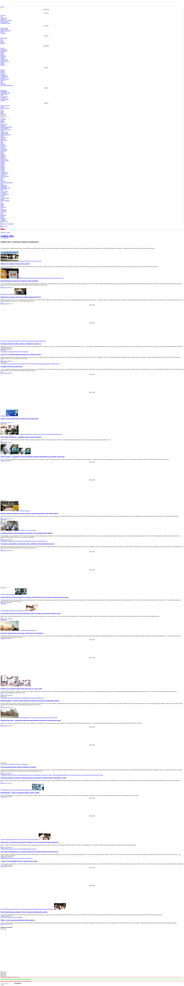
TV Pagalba (3, 98)
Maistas (2, 54)
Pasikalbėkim (4, 91)
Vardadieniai (3, 218)
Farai (2, 95)
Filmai (2, 110)
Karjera (2, 217)
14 (1, 302)
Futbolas (2, 71)
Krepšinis (3, 69)
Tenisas (2, 73)
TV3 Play (3, 100)
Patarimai (3, 58)
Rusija (2, 40)
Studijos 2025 (4, 267)
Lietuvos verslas (4, 28)
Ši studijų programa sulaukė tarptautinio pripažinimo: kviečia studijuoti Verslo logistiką (27, 533)
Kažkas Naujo (4, 94)
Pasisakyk (3, 57)
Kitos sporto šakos (5, 79)
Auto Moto (3, 77)
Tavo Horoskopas (5, 99)
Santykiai (3, 52)
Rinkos (2, 32)
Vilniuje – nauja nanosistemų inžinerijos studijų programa (18, 920)
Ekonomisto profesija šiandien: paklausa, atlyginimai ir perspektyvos (21, 343)
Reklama (3, 216)
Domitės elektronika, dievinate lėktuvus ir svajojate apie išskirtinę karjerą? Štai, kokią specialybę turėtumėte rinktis (34, 597)
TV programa (4, 211)
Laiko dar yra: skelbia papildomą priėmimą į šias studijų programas (21, 354)
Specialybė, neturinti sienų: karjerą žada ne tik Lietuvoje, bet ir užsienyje (22, 633)
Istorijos (2, 48)
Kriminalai (3, 19)
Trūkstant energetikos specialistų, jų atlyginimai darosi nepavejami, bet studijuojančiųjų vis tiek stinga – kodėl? (33, 778)
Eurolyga (3, 80)
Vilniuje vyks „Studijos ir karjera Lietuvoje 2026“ (15, 264)
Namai (2, 53)
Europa (2, 42)
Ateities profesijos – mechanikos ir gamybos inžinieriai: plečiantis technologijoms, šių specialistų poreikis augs (33, 456)
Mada (2, 113)
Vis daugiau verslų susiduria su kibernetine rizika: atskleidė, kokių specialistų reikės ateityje (27, 544)
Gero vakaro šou (4, 96)
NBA (2, 82)
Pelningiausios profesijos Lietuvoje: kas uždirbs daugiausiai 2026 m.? (21, 297)
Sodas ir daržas (4, 59)
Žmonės (46, 103)
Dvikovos (3, 72)
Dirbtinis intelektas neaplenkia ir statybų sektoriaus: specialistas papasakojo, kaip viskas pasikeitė (29, 513)
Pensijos (2, 212)
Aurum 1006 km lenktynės (7, 85)
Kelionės (3, 62)
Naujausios (46, 9)
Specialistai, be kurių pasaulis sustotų (11, 366)
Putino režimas (4, 38)
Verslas (46, 25)
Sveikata (2, 63)
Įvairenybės (3, 114)
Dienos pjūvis (4, 90)
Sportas (46, 67)
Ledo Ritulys (3, 75)
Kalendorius (3, 209)
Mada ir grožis (4, 50)
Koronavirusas (4, 18)
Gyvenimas (46, 45)
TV (1, 109)
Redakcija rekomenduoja (6, 20)
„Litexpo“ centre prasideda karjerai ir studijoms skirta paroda (19, 861)
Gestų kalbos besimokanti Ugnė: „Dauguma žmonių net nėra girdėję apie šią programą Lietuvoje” (30, 851)
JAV (2, 39)
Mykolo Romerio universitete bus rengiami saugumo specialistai (19, 281)
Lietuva (46, 13)
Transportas (3, 33)
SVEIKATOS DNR (5, 92)
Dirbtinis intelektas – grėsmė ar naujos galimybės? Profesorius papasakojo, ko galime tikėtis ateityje (30, 700)
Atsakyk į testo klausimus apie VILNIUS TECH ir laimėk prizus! (20, 418)
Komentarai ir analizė (5, 23)
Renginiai (3, 65)
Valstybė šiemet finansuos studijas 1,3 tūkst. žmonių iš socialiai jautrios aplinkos (24, 912)
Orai (2, 16)
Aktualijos (3, 15)
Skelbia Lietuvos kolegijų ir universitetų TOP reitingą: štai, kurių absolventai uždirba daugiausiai (29, 842)
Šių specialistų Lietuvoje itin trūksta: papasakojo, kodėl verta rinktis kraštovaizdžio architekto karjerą (31, 613)
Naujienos (3, 232)
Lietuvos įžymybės (5, 105)
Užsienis (46, 35)
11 (1, 371)
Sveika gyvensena (5, 61)
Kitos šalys (3, 43)
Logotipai (3, 220)
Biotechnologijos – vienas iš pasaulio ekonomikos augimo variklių (20, 792)
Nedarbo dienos (4, 221)
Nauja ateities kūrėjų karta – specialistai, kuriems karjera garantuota (21, 437)
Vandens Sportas (4, 76)
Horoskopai (3, 56)
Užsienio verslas (4, 29)
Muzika (2, 106)
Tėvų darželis (4, 49)
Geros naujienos (4, 21)
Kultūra (2, 112)
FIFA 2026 (3, 84)
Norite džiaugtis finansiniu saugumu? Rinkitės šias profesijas (18, 767)
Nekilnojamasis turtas (5, 30)
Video (46, 87)
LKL (2, 81)
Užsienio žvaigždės (5, 108)
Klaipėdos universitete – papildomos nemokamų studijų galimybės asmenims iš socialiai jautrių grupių (31, 720)
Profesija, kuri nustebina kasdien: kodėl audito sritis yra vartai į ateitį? (21, 688)
